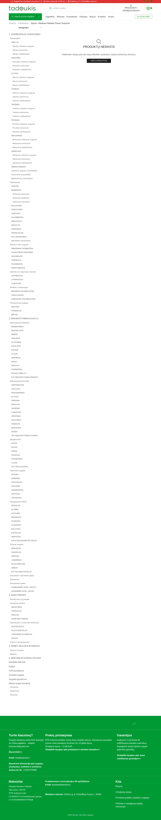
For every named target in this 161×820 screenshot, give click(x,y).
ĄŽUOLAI (15, 366)
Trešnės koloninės (20, 112)
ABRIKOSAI (16, 151)
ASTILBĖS (15, 513)
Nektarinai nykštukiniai (22, 147)
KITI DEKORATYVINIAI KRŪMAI (24, 436)
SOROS (14, 568)
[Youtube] (151, 1)
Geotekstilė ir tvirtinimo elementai (24, 623)
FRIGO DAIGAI (17, 295)
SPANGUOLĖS (17, 233)
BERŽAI (14, 334)
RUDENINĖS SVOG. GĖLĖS (22, 591)
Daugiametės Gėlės (18, 502)
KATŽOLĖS (16, 533)
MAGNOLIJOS (17, 331)
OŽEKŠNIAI (16, 416)
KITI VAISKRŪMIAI (19, 237)
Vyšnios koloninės (20, 97)
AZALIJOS (15, 389)
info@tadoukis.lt (22, 758)
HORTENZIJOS (17, 385)
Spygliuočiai (15, 439)
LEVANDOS (16, 525)
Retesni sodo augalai (19, 245)
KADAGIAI (15, 455)
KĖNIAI (14, 451)
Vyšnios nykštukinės (21, 101)
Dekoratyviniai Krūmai (19, 381)
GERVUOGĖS (17, 210)
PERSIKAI (15, 120)
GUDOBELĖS (16, 256)
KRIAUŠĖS (15, 58)
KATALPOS (16, 346)
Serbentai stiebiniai (21, 198)
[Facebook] (144, 1)
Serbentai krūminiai (21, 194)
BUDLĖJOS (16, 428)
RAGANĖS (15, 486)
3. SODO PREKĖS (17, 595)
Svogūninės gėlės (18, 583)
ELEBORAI (15, 521)
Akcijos (111, 17)
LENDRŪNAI (16, 560)
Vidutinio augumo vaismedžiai (24, 171)
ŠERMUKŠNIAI (17, 327)
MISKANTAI (16, 548)
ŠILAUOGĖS (16, 206)
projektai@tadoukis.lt (61, 785)
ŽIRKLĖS (15, 615)
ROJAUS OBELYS (18, 373)
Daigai (12, 666)
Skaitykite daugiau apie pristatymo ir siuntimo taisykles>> (72, 749)
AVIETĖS (15, 186)
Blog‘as (119, 786)
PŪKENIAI (15, 401)
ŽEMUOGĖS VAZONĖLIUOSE (23, 299)
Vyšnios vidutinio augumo (24, 93)
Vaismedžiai (15, 38)
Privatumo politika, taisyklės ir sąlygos (132, 798)
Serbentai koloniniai (21, 202)
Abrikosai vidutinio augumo (24, 155)
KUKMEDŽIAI (16, 459)
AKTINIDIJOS (17, 276)
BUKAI (14, 362)
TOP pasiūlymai (16, 671)
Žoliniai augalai (16, 544)
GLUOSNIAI (16, 342)
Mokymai (60, 17)
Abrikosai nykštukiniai (22, 163)
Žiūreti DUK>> (15, 752)
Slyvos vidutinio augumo (23, 77)
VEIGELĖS (15, 424)
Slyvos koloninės (20, 81)
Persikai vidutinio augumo (24, 124)
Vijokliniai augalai (17, 471)
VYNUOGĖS (16, 283)
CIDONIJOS (16, 260)
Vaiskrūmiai (15, 182)
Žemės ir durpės (17, 650)
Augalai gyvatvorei (18, 679)
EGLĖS (14, 447)
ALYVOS (14, 397)
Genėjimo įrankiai (17, 603)
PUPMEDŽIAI (16, 369)
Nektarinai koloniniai (21, 143)
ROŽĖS (14, 432)
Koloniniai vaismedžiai (21, 175)
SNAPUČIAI (16, 537)
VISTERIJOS (16, 498)
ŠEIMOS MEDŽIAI (18, 167)
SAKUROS (15, 338)
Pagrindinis (50, 17)
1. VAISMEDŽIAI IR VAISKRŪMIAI (24, 34)
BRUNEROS (16, 517)
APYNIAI (14, 474)
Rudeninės (14, 691)
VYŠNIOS (15, 89)
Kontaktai (102, 17)
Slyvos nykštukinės (21, 85)
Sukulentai (14, 579)
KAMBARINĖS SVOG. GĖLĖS (23, 587)
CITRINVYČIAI (17, 280)
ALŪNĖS (14, 509)
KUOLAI (14, 638)
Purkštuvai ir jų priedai (19, 599)
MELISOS (15, 307)
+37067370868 (30, 770)
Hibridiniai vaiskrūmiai (20, 241)
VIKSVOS (15, 556)
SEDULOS (15, 225)
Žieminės (14, 695)
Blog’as (93, 17)
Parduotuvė (23, 23)
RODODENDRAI (18, 393)
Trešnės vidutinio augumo (24, 108)
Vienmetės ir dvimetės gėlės (22, 576)
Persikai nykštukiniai (21, 132)
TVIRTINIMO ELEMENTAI (21, 634)
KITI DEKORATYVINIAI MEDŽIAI (24, 377)
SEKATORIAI (16, 607)
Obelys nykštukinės (21, 54)
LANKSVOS (16, 412)
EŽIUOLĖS (15, 506)
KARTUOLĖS (16, 482)
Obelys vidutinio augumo (23, 46)
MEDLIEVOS (16, 221)
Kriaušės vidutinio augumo (24, 62)
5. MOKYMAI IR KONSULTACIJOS (25, 658)
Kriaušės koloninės (21, 66)
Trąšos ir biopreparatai (19, 642)
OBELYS (14, 42)
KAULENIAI (16, 420)
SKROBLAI (16, 358)
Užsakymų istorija (123, 792)
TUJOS (14, 463)
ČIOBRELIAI (16, 311)
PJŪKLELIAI (16, 611)
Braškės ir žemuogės (19, 287)
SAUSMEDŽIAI (17, 217)
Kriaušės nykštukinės (22, 70)
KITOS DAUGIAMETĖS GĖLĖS (24, 541)
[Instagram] (148, 1)
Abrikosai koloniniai (21, 159)
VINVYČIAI (15, 494)
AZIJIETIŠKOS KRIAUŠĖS (22, 252)
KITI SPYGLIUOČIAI (19, 467)
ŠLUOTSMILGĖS (18, 564)
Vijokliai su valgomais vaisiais (23, 272)
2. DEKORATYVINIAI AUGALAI (23, 318)
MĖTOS (14, 315)
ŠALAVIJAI (15, 529)
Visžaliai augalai (16, 675)
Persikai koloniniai (20, 128)
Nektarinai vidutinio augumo (25, 140)
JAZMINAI (15, 408)
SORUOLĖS (16, 552)
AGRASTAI (15, 213)
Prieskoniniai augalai (19, 303)
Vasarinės (14, 687)
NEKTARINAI (16, 136)
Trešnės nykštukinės (21, 116)
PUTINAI (14, 350)
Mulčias (13, 654)
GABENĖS (15, 478)
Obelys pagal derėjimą (19, 683)
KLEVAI (14, 354)
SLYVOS (14, 73)
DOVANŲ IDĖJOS (17, 662)
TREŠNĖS (15, 105)
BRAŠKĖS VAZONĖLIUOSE (22, 291)
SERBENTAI (16, 190)
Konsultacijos (72, 17)
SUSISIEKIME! (143, 17)
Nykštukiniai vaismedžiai (22, 178)
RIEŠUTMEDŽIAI (18, 268)
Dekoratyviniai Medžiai (19, 323)
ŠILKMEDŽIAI (17, 264)
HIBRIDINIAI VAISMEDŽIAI (22, 248)
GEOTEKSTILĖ (17, 627)
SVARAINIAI (16, 229)
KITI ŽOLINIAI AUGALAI (21, 572)
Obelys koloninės (20, 50)
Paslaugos (83, 17)
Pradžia (12, 23)
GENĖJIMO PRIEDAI (19, 619)
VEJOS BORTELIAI (19, 630)
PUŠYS (14, 443)
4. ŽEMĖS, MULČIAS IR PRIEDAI (24, 646)
